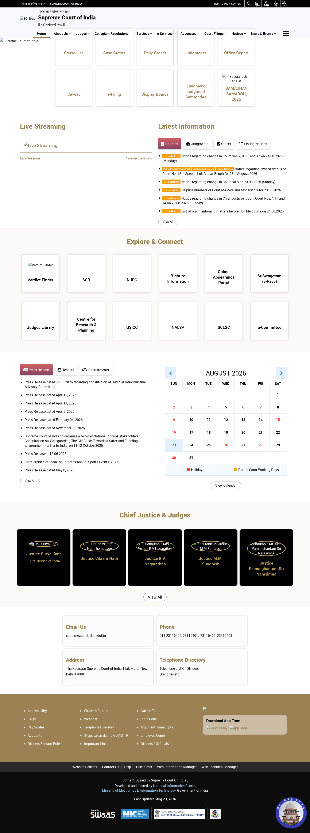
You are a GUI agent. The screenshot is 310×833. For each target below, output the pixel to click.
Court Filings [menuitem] (214, 33)
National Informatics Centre (174, 785)
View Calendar (226, 485)
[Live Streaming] (40, 145)
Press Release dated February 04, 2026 (54, 419)
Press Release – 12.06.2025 (45, 453)
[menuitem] (228, 3)
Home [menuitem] (41, 33)
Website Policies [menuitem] (84, 767)
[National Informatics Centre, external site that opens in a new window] (135, 813)
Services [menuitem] (142, 33)
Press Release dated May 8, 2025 (49, 470)
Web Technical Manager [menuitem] (220, 767)
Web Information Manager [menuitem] (177, 767)
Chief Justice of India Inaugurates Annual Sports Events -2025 (71, 462)
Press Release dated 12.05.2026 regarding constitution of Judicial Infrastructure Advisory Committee (85, 384)
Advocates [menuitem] (188, 33)
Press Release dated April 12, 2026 (50, 395)
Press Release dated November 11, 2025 (55, 428)
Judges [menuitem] (81, 33)
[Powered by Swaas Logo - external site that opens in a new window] (103, 813)
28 (261, 445)
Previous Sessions (138, 158)
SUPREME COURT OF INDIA (66, 3)
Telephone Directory (182, 659)
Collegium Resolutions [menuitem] (111, 33)
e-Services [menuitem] (165, 33)
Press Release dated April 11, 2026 (50, 403)
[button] (170, 373)
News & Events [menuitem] (262, 33)
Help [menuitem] (127, 767)
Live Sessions (30, 158)
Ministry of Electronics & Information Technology (139, 790)
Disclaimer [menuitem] (144, 767)
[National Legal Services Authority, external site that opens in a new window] (179, 813)
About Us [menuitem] (61, 33)
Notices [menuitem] (237, 33)
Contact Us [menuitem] (110, 767)
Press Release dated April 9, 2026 (49, 411)
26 (226, 445)
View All (168, 221)
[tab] (169, 143)
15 (278, 419)
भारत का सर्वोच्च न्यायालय (34, 3)
